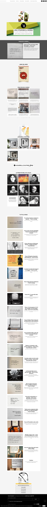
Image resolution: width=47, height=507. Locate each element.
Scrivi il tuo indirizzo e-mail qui (12, 499)
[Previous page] (19, 117)
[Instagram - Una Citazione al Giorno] (41, 1)
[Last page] (29, 117)
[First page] (17, 117)
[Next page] (27, 117)
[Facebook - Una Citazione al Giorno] (43, 1)
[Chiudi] (46, 505)
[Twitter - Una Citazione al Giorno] (45, 1)
